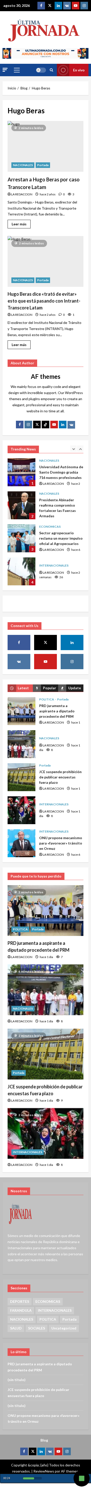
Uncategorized (63, 1328)
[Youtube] (75, 5)
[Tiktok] (45, 424)
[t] (37, 424)
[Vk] (71, 425)
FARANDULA (21, 1310)
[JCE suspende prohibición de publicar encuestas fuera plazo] (45, 1054)
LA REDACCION (21, 194)
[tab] (20, 688)
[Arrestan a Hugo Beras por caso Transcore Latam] (45, 146)
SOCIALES (36, 1328)
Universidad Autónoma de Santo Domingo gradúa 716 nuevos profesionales (21, 472)
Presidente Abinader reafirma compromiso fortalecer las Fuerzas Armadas (21, 505)
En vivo (79, 70)
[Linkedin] (58, 5)
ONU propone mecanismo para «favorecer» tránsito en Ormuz (21, 843)
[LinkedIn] (62, 424)
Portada (43, 165)
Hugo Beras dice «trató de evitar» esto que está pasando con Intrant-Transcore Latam (44, 300)
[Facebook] (41, 5)
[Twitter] (50, 5)
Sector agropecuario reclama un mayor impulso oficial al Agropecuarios (21, 538)
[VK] (67, 5)
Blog (44, 1440)
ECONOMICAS (50, 526)
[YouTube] (54, 424)
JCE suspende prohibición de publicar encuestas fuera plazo (21, 777)
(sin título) (17, 1380)
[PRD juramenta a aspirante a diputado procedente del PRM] (45, 910)
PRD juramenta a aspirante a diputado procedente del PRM (21, 711)
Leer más (21, 223)
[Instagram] (84, 5)
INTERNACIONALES (54, 565)
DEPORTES (19, 1301)
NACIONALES (23, 165)
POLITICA (47, 699)
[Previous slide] (73, 448)
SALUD (16, 1328)
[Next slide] (80, 448)
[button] (5, 70)
